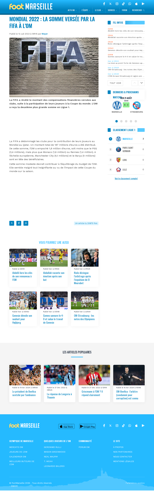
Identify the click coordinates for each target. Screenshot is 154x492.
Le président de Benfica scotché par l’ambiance (24, 393)
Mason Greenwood (54, 452)
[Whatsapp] (25, 223)
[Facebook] (104, 4)
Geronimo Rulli (52, 447)
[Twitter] (110, 4)
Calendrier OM (17, 457)
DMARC (14, 486)
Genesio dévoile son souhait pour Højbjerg (22, 318)
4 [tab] (131, 121)
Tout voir (115, 83)
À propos (118, 447)
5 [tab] (136, 121)
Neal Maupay (51, 457)
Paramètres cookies (135, 483)
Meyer (45, 34)
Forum (124, 10)
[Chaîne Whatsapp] (129, 4)
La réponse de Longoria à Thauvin (59, 395)
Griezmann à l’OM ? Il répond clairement (92, 393)
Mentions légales (123, 461)
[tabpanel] (126, 106)
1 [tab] (116, 121)
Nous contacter (122, 457)
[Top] (145, 485)
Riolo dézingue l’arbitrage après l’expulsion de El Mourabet (82, 278)
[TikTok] (123, 4)
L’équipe (85, 10)
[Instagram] (117, 4)
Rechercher (137, 10)
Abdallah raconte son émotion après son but (53, 276)
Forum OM (84, 447)
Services (111, 10)
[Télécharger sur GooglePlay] (143, 4)
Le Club (98, 10)
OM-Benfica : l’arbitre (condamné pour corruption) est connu (127, 394)
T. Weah (48, 461)
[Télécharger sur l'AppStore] (136, 4)
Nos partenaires (122, 452)
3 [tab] (126, 121)
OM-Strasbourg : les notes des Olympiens (84, 317)
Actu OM (71, 10)
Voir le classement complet (126, 178)
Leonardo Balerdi (54, 466)
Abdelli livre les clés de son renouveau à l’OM (22, 276)
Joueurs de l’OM (18, 452)
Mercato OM (16, 447)
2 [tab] (121, 121)
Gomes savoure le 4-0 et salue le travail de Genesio (53, 318)
